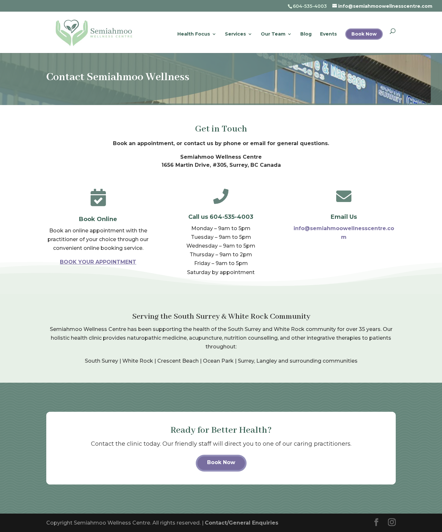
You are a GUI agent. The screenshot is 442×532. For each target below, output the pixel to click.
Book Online (98, 219)
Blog (306, 34)
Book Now (364, 34)
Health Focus (193, 34)
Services (235, 34)
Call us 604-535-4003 (220, 216)
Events (328, 34)
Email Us (344, 216)
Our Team (273, 34)
